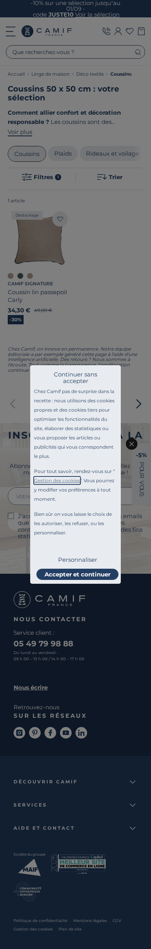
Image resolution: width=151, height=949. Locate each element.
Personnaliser (77, 559)
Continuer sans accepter (75, 378)
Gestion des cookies (57, 480)
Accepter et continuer (77, 574)
